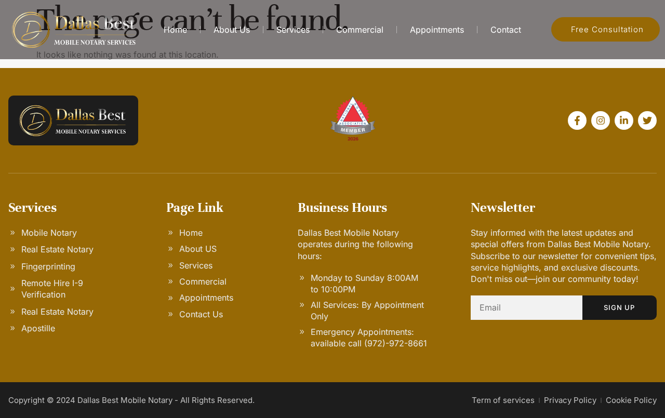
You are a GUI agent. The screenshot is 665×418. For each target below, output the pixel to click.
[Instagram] (600, 120)
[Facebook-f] (577, 120)
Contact (505, 29)
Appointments (437, 29)
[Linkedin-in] (624, 120)
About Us (232, 29)
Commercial (359, 29)
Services (293, 29)
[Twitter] (647, 120)
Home (175, 29)
